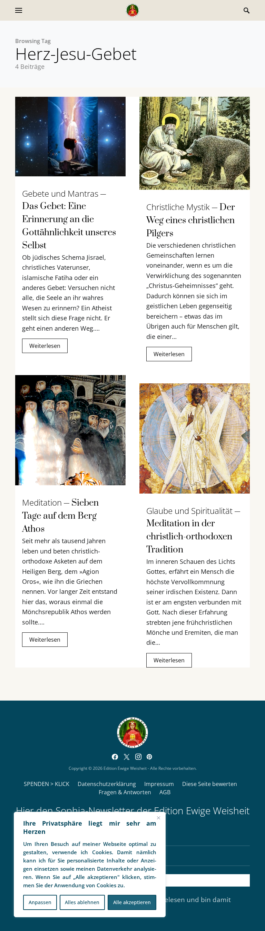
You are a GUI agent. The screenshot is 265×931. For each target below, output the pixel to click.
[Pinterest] (149, 757)
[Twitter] (127, 757)
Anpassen (40, 902)
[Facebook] (115, 757)
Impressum (159, 784)
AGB (164, 792)
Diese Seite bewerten (209, 784)
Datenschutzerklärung (107, 784)
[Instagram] (138, 757)
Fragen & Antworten (125, 792)
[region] (90, 864)
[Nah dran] (158, 818)
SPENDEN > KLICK (46, 784)
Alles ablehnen (82, 902)
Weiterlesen (44, 346)
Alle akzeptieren (132, 902)
